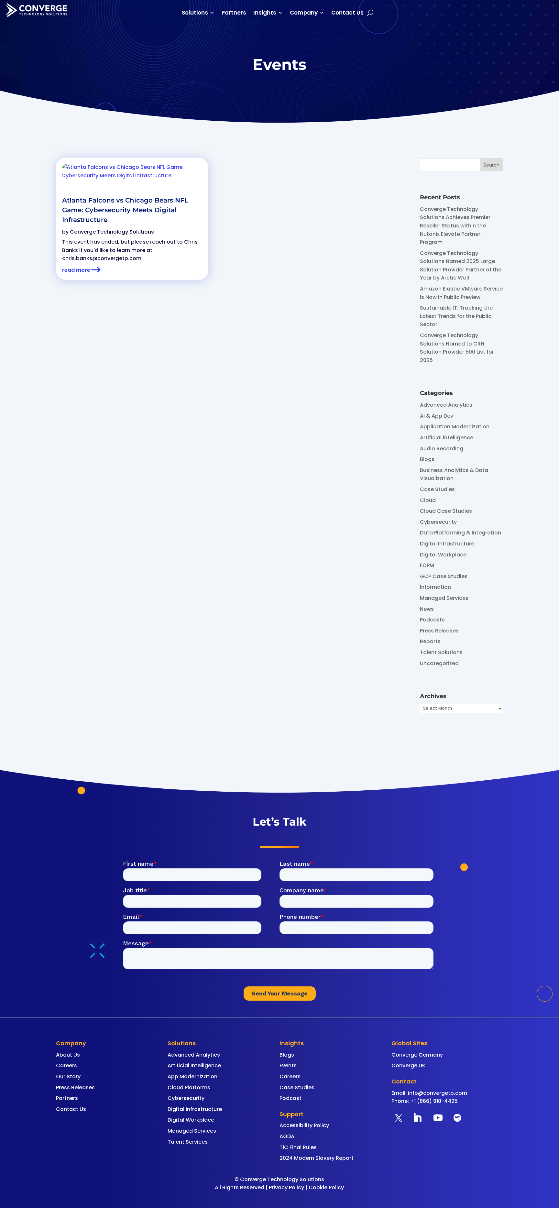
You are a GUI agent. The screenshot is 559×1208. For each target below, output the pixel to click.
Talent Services (188, 1142)
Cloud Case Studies (446, 511)
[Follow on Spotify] (457, 1118)
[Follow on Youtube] (438, 1118)
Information (435, 587)
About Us (68, 1055)
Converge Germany (417, 1055)
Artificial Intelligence (194, 1065)
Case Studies (437, 489)
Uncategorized (439, 663)
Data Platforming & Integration (460, 532)
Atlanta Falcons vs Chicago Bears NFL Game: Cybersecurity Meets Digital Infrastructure (125, 210)
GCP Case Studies (443, 576)
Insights (264, 13)
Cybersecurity (438, 522)
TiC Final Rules (298, 1147)
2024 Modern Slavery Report (317, 1158)
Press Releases (439, 630)
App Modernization (192, 1076)
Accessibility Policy (304, 1125)
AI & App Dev (436, 416)
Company (304, 13)
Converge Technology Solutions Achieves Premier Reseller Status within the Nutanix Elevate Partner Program (455, 225)
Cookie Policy (326, 1187)
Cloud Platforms (189, 1087)
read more (76, 270)
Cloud (428, 500)
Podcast (290, 1098)
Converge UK (408, 1065)
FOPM (427, 565)
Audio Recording (441, 448)
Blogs (427, 459)
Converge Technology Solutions (112, 232)
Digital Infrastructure (447, 543)
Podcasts (432, 619)
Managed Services (444, 598)
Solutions (195, 13)
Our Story (68, 1076)
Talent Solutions (441, 652)
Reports (430, 641)
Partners (234, 13)
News (427, 609)
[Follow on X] (398, 1118)
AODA (287, 1136)
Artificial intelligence (446, 437)
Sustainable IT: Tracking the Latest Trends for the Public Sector (456, 316)
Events (288, 1065)
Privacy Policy (286, 1187)
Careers (66, 1065)
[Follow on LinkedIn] (417, 1118)
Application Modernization (454, 426)
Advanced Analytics (446, 405)
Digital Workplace (443, 554)
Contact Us (347, 13)
